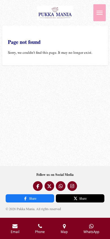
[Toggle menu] (99, 12)
